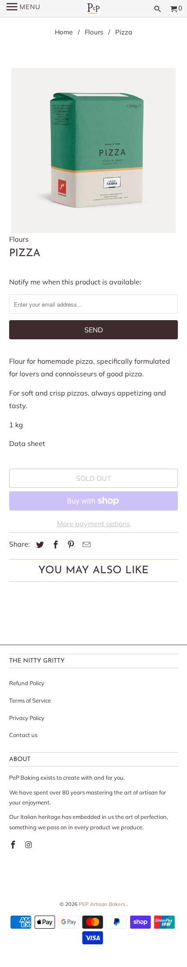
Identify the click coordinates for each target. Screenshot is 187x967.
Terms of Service (30, 700)
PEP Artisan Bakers (103, 904)
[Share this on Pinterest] (70, 545)
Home (64, 32)
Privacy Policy (26, 717)
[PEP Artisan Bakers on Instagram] (29, 845)
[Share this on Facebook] (54, 545)
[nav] (23, 8)
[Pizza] (93, 150)
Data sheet (27, 443)
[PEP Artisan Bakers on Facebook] (14, 845)
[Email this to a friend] (85, 545)
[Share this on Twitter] (39, 545)
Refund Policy (26, 683)
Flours (94, 32)
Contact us (23, 734)
